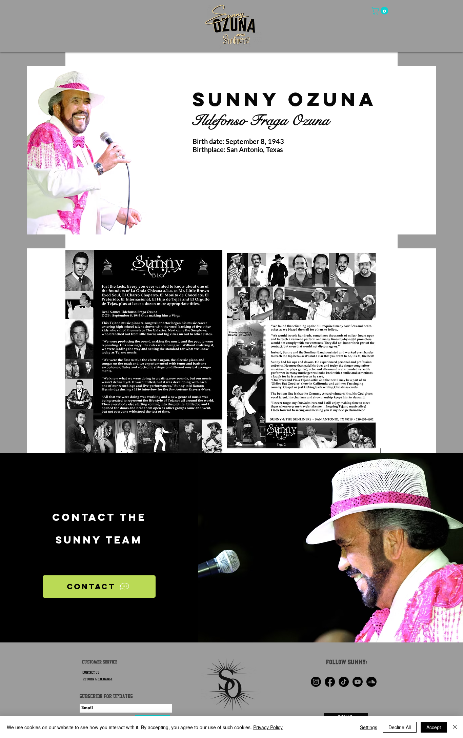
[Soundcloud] (371, 682)
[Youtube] (358, 682)
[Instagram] (316, 682)
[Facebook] (330, 682)
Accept (433, 727)
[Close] (455, 727)
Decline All (399, 727)
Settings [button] (368, 727)
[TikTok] (344, 682)
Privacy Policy (268, 727)
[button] (380, 11)
